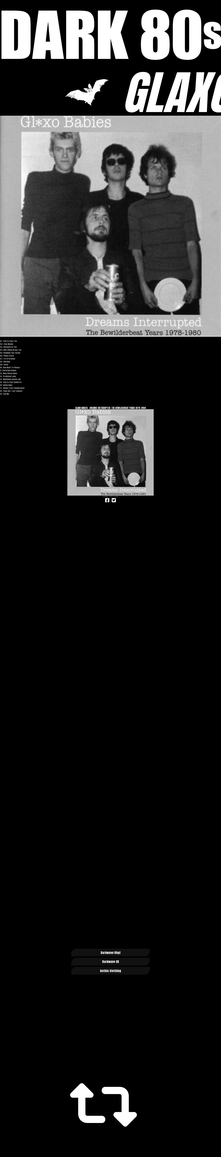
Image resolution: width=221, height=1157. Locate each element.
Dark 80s (110, 34)
